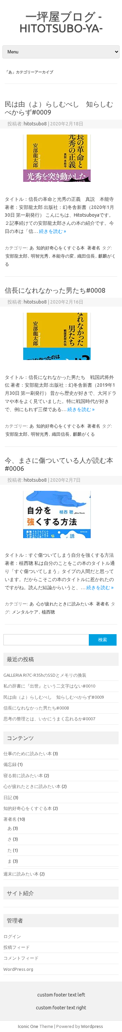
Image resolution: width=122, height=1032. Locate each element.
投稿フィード (16, 947)
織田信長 (86, 256)
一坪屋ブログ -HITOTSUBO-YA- (61, 22)
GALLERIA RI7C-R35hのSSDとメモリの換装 (44, 675)
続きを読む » (52, 231)
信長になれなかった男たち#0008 (55, 290)
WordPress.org (18, 969)
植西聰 (48, 611)
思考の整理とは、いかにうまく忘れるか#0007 (49, 718)
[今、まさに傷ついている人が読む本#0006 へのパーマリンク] (61, 540)
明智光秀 (39, 256)
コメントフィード (21, 958)
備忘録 (10, 764)
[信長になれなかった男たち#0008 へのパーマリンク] (61, 362)
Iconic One (28, 1026)
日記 (7, 797)
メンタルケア (25, 611)
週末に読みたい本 (21, 873)
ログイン (12, 936)
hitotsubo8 (35, 123)
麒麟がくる (84, 434)
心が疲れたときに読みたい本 (65, 603)
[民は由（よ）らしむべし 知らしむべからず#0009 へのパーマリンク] (61, 184)
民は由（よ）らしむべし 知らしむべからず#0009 (53, 697)
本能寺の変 (63, 256)
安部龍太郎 (16, 256)
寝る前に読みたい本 (23, 775)
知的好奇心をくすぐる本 (60, 247)
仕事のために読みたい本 (27, 753)
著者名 (93, 247)
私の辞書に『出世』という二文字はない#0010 (49, 685)
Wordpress (92, 1026)
